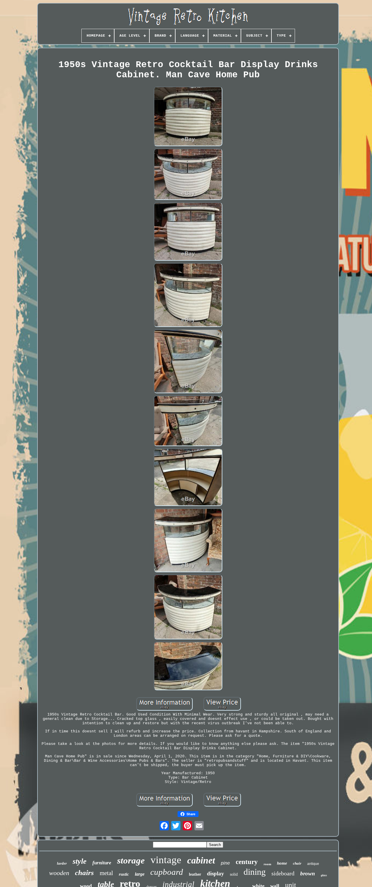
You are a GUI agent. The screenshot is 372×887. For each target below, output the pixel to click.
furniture (101, 862)
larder (62, 863)
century (247, 861)
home (282, 863)
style (80, 861)
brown (307, 873)
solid (234, 874)
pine (225, 863)
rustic (124, 874)
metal (106, 873)
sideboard (282, 873)
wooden (59, 873)
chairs (84, 873)
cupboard (166, 872)
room (267, 864)
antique (313, 864)
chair (297, 863)
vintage (166, 859)
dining (255, 872)
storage (131, 860)
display (215, 873)
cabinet (201, 860)
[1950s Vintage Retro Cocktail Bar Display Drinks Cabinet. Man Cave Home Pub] (188, 117)
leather (195, 874)
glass (324, 875)
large (139, 874)
